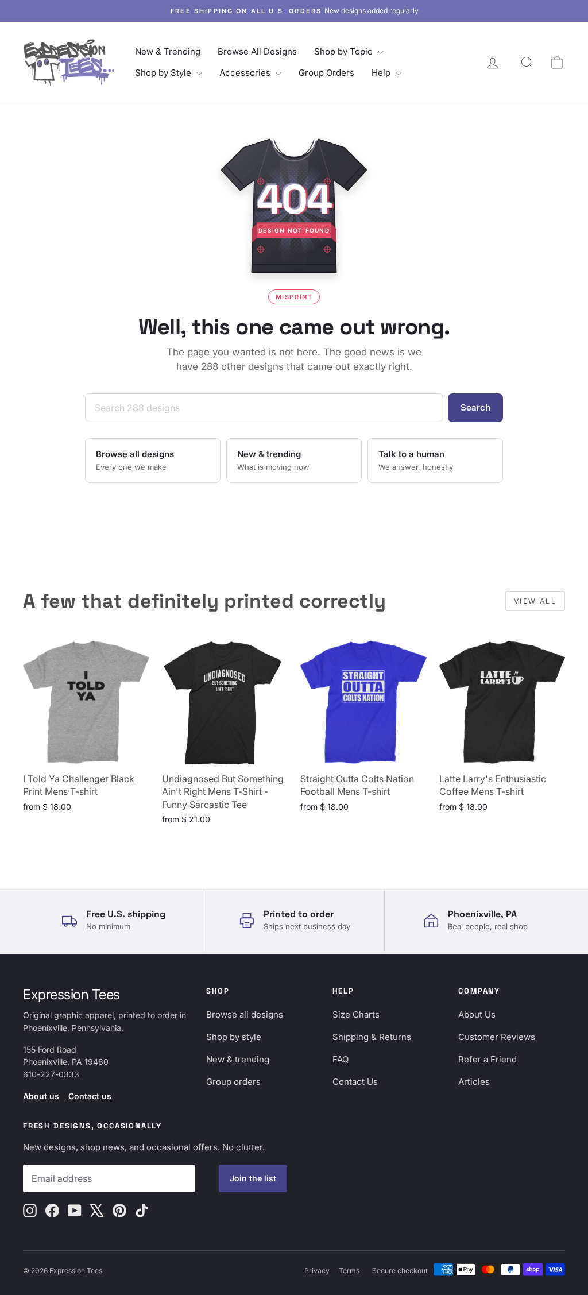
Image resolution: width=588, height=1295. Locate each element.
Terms (349, 1270)
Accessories (246, 72)
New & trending (237, 1059)
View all (535, 601)
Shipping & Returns (371, 1036)
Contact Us (355, 1081)
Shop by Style (164, 72)
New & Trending (167, 51)
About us (41, 1096)
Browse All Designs (257, 51)
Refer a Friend (487, 1059)
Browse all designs (244, 1014)
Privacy (317, 1270)
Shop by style (233, 1036)
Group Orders (326, 72)
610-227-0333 (51, 1074)
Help (382, 72)
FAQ (340, 1059)
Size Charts (356, 1014)
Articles (474, 1081)
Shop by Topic (344, 51)
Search (475, 407)
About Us (477, 1014)
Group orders (233, 1081)
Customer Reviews (496, 1036)
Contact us (89, 1096)
